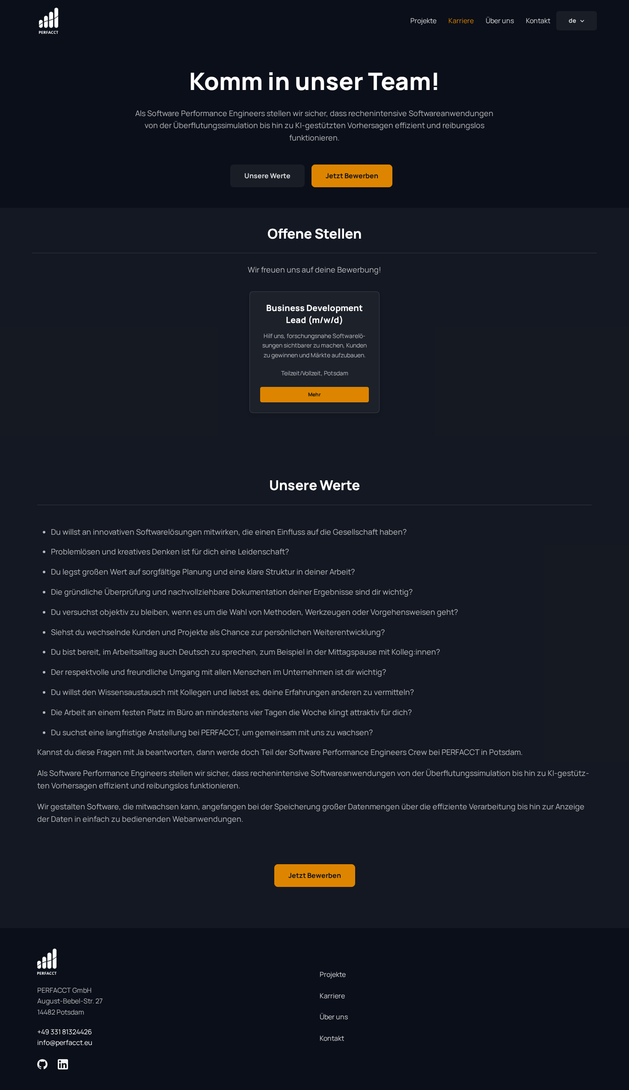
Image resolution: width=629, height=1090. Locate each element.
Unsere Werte (267, 175)
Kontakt (538, 20)
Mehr (314, 394)
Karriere (332, 995)
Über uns (500, 20)
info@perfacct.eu (64, 1042)
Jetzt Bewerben (352, 175)
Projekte (423, 20)
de (572, 20)
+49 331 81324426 (64, 1031)
